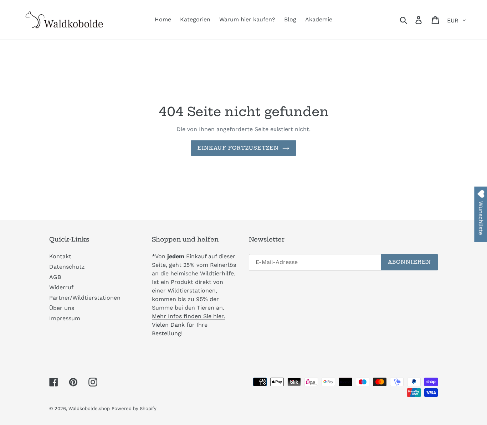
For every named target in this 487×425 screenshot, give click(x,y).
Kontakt (60, 256)
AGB (55, 277)
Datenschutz (67, 266)
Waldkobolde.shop (89, 408)
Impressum (64, 318)
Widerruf (61, 287)
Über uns (61, 308)
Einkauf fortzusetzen (238, 148)
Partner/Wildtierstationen (85, 297)
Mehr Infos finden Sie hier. (188, 316)
